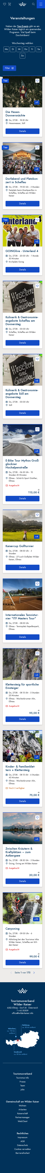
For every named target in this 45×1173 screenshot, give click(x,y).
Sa (39, 49)
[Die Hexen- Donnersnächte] (22, 91)
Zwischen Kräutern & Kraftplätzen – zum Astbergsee (19, 852)
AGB (23, 1141)
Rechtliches (22, 1133)
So (22, 55)
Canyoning (13, 928)
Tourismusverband (22, 1073)
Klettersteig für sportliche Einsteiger (22, 686)
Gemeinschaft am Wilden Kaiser (22, 1101)
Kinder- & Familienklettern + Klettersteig (20, 768)
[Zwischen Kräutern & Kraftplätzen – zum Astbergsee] (22, 828)
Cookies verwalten (22, 1149)
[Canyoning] (22, 908)
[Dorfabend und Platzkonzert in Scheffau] (22, 158)
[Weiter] (34, 973)
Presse (23, 1081)
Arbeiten (23, 1109)
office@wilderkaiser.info (22, 1013)
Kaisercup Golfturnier (20, 546)
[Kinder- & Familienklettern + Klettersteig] (22, 746)
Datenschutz (22, 1145)
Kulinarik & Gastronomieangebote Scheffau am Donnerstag (22, 320)
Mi (19, 49)
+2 (36, 241)
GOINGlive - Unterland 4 (22, 251)
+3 (36, 451)
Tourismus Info (22, 1078)
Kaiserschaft (22, 1113)
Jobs (22, 1089)
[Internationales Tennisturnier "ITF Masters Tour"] (22, 594)
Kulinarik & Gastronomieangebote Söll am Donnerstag (22, 393)
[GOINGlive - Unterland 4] (22, 231)
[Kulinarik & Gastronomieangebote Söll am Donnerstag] (22, 370)
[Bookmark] (37, 81)
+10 (36, 919)
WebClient (22, 1121)
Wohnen (22, 1105)
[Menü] (41, 4)
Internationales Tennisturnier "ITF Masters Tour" (22, 616)
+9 (36, 169)
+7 (37, 102)
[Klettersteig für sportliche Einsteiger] (22, 664)
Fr (32, 49)
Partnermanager (22, 1117)
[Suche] (33, 4)
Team (22, 1085)
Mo (6, 49)
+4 (36, 536)
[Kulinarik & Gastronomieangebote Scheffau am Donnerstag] (22, 297)
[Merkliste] (4, 4)
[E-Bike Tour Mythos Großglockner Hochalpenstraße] (22, 440)
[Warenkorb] (10, 4)
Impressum (22, 1137)
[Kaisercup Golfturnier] (22, 526)
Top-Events (22, 26)
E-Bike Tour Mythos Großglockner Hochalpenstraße (22, 464)
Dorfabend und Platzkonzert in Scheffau (22, 180)
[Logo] (22, 4)
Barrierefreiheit (23, 1153)
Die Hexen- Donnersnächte (15, 113)
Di (13, 49)
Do (25, 49)
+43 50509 (23, 1010)
